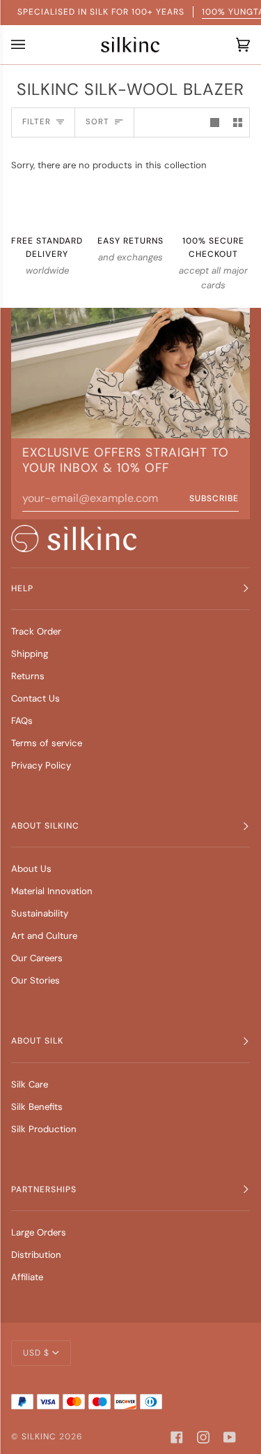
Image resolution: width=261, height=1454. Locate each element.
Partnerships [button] (44, 1189)
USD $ (36, 1352)
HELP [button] (22, 588)
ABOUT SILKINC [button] (45, 825)
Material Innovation (52, 891)
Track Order (36, 631)
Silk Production (44, 1129)
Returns (28, 676)
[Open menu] (21, 44)
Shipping (29, 654)
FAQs (22, 721)
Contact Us (35, 698)
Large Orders (38, 1232)
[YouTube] (229, 1437)
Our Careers (37, 958)
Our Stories (35, 980)
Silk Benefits (37, 1107)
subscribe (214, 498)
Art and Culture (44, 936)
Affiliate (27, 1277)
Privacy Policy (41, 765)
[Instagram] (203, 1437)
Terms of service (46, 743)
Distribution (36, 1255)
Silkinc (39, 1436)
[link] (73, 538)
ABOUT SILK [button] (37, 1040)
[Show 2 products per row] (237, 122)
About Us (31, 869)
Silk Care (29, 1084)
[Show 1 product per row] (214, 122)
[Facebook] (177, 1437)
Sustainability (39, 913)
